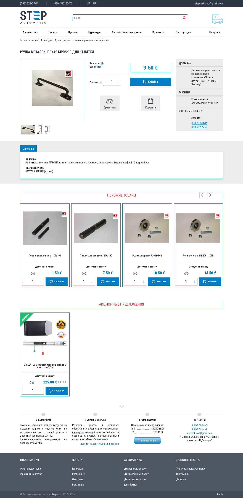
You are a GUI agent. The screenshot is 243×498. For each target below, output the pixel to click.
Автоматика (30, 32)
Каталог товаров (29, 40)
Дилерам (181, 479)
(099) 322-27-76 (63, 3)
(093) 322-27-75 (29, 3)
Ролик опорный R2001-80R (147, 255)
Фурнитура (94, 32)
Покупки (214, 32)
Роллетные (78, 484)
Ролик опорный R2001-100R (198, 255)
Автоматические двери (127, 32)
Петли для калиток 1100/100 (45, 255)
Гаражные (77, 468)
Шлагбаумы (130, 484)
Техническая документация (191, 468)
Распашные (78, 474)
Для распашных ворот (136, 474)
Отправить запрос (147, 440)
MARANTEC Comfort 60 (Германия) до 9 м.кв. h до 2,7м (44, 366)
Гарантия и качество (31, 474)
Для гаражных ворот (135, 468)
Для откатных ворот (135, 479)
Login (220, 494)
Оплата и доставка (30, 468)
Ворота (53, 32)
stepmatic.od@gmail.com (209, 3)
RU (94, 3)
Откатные (77, 479)
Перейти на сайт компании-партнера (99, 443)
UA (88, 3)
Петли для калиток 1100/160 (96, 255)
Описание (28, 148)
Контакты (158, 32)
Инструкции (183, 32)
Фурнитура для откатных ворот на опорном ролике (82, 40)
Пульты (72, 32)
